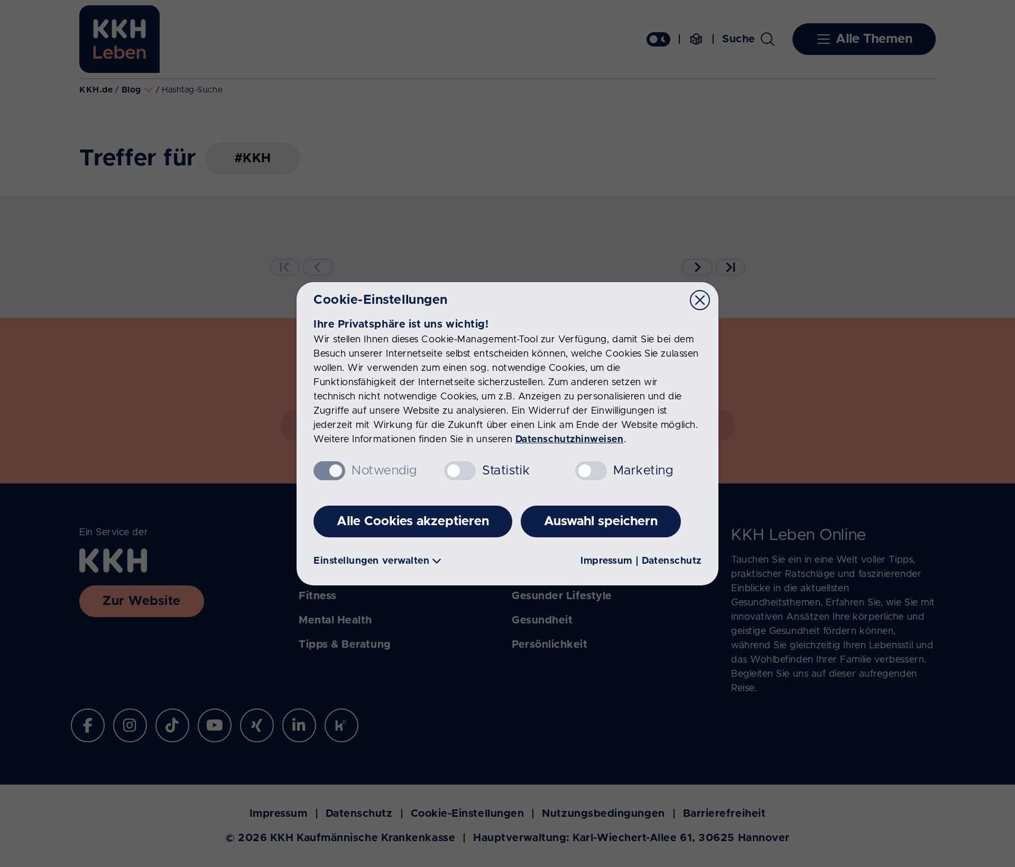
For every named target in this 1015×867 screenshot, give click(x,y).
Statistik (506, 470)
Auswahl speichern (601, 521)
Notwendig (384, 470)
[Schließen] (700, 300)
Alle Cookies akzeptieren (413, 521)
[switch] (460, 470)
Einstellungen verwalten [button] (371, 561)
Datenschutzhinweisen (569, 439)
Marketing (643, 470)
